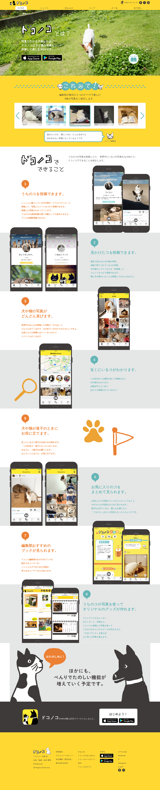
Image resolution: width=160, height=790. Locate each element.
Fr (134, 2)
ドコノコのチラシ (85, 767)
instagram (122, 763)
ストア (92, 8)
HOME (21, 8)
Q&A (80, 763)
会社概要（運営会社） (64, 759)
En (131, 2)
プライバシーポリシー (64, 755)
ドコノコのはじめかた (86, 755)
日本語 (126, 2)
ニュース (44, 8)
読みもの (69, 8)
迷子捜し (138, 8)
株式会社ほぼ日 (62, 763)
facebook (122, 755)
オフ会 (115, 8)
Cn (137, 2)
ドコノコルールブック (86, 759)
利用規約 (59, 752)
